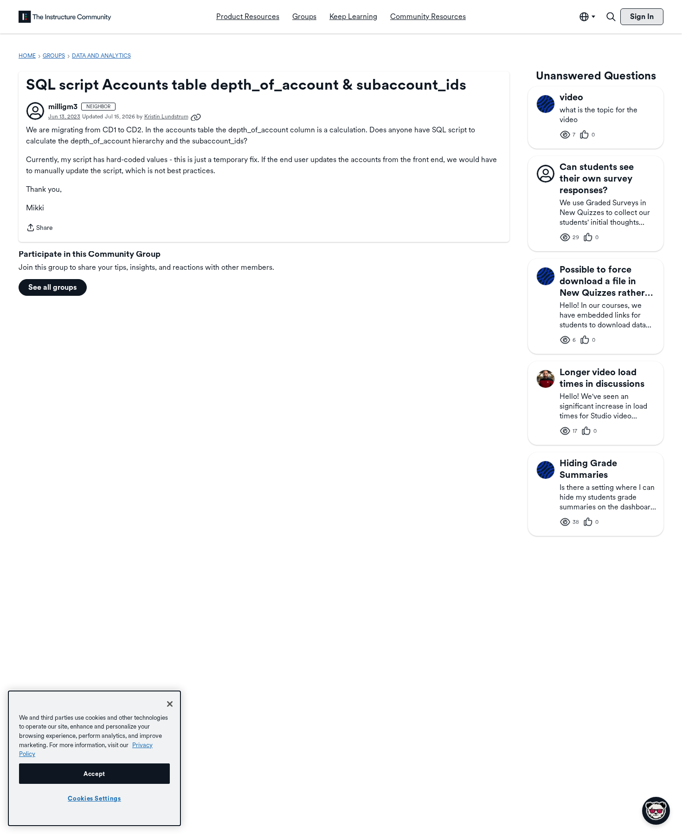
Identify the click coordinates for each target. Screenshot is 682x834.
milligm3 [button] (62, 106)
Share (39, 228)
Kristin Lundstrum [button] (166, 116)
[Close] (170, 704)
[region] (94, 758)
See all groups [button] (52, 287)
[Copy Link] (195, 116)
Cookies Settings (94, 798)
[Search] (611, 16)
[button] (35, 111)
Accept (94, 773)
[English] (65, 17)
